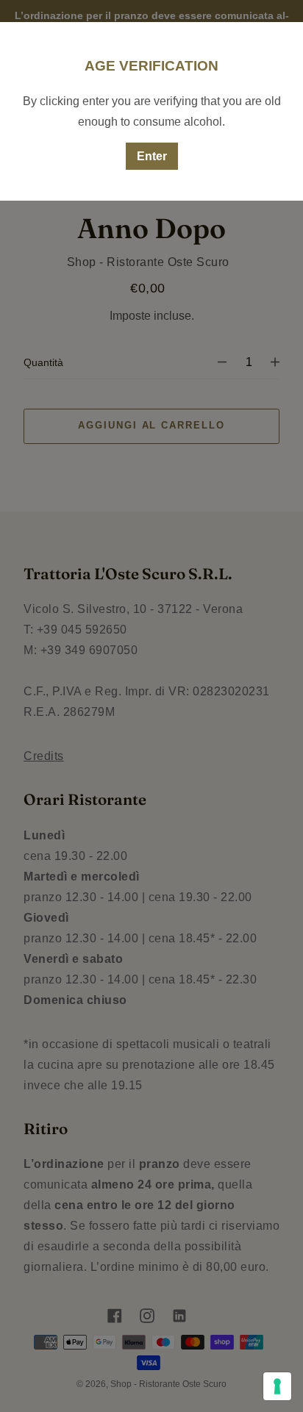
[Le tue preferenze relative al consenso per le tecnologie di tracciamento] (277, 1386)
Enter (152, 156)
